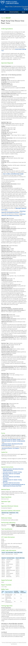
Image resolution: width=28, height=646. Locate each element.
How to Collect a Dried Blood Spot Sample (13, 173)
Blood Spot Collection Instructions (11, 482)
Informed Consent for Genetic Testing (11, 439)
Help (27, 9)
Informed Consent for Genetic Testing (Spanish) (13, 441)
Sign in (23, 12)
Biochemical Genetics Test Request (10, 448)
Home (4, 9)
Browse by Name (14, 12)
